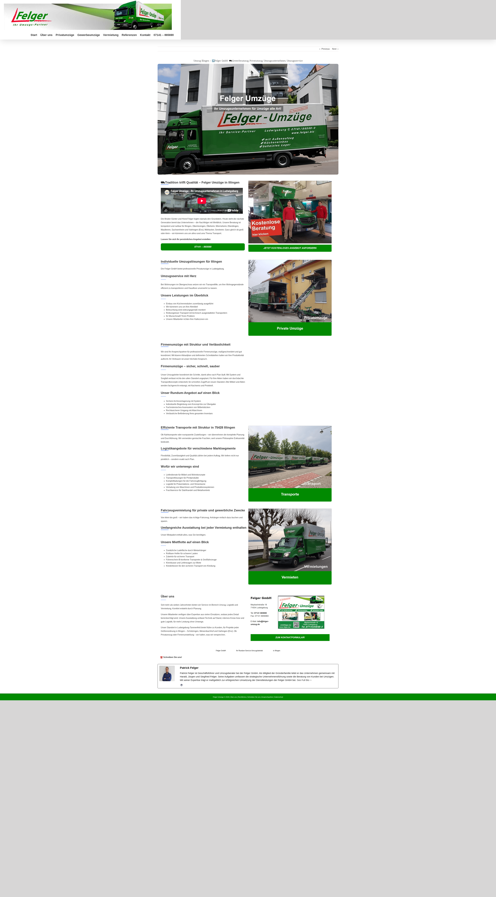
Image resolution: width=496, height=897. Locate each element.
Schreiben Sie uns (253, 697)
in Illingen (276, 651)
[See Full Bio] (310, 680)
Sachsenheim (178, 230)
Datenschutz (278, 697)
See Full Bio (303, 680)
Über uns (233, 697)
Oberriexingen (199, 226)
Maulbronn (166, 230)
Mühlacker (209, 230)
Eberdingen (233, 226)
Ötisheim (211, 226)
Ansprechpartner (267, 697)
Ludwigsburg (218, 269)
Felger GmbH (221, 651)
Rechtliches (242, 697)
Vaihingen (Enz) (196, 230)
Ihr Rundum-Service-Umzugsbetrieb (249, 651)
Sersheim (219, 230)
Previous (325, 49)
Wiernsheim (221, 226)
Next (334, 49)
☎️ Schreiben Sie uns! (171, 657)
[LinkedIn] (181, 685)
